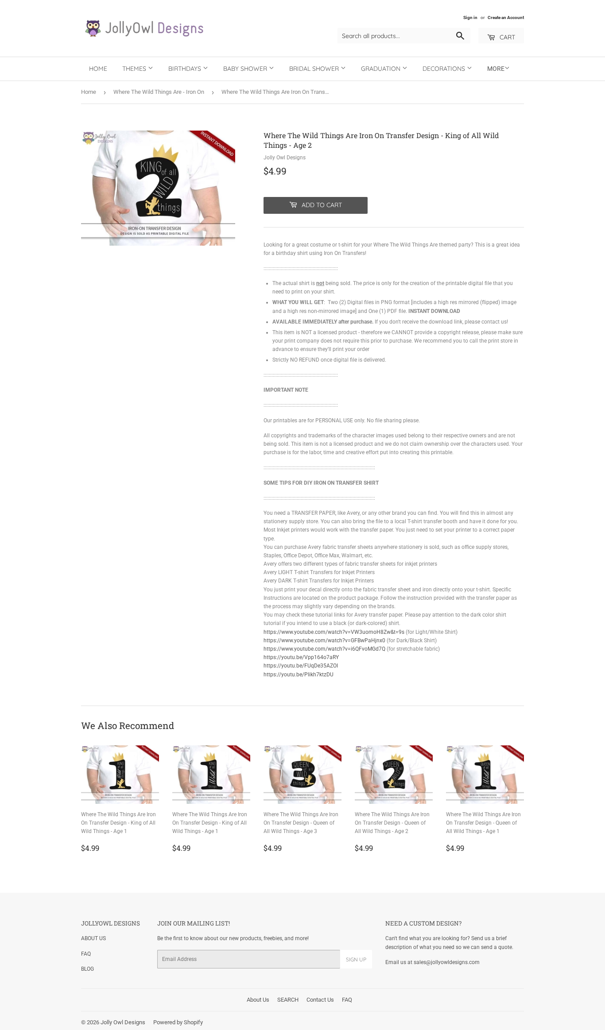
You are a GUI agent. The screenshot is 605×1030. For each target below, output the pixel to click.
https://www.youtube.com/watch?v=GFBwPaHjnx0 (324, 640)
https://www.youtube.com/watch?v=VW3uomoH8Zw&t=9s (334, 632)
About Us (258, 999)
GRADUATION (381, 69)
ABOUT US (93, 938)
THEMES (135, 69)
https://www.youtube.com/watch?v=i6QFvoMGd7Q (324, 649)
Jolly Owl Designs (123, 1022)
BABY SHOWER (246, 69)
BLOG (87, 969)
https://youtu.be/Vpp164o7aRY (301, 657)
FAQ (86, 954)
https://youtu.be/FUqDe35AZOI (301, 666)
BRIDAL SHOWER (315, 69)
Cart (506, 37)
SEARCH (288, 999)
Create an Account (506, 17)
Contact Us (320, 999)
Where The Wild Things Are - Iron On (158, 92)
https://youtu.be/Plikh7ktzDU (299, 674)
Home (98, 69)
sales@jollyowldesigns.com (447, 962)
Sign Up (356, 959)
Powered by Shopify (178, 1022)
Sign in (470, 17)
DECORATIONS (445, 69)
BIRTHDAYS (185, 69)
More (495, 68)
